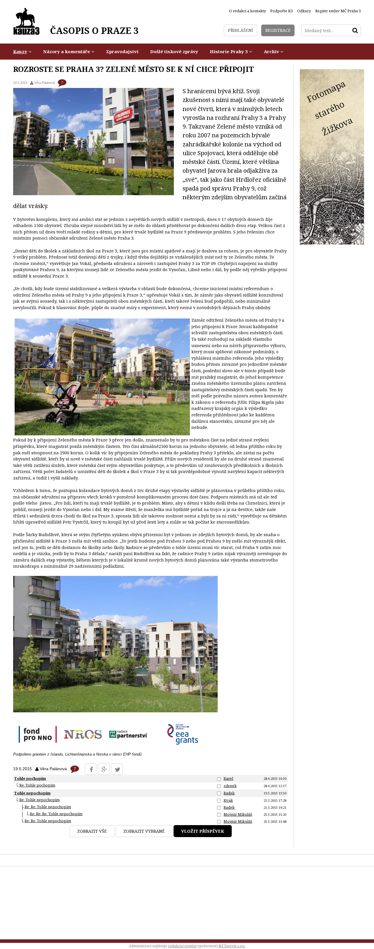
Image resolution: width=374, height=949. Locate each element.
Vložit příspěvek (202, 831)
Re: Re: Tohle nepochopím (48, 806)
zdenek (230, 785)
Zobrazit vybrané (144, 831)
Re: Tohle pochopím (37, 785)
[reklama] (332, 243)
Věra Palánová (44, 82)
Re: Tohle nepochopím (39, 799)
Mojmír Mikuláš (238, 814)
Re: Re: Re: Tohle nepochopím (56, 813)
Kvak (228, 800)
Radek (229, 793)
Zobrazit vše (92, 831)
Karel (228, 778)
